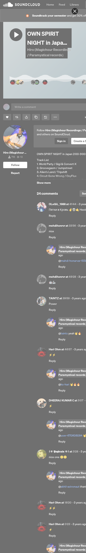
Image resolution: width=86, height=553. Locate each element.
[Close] (75, 11)
